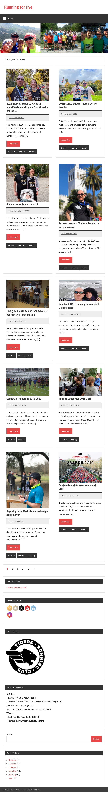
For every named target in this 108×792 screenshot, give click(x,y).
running (32, 151)
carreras (74, 148)
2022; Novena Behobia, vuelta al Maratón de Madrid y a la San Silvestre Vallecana (27, 107)
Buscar (9, 734)
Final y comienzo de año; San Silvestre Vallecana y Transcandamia (27, 313)
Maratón (21, 151)
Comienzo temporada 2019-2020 (23, 399)
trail (30, 355)
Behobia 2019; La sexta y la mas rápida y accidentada (79, 306)
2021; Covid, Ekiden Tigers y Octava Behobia (78, 105)
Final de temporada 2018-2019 (75, 399)
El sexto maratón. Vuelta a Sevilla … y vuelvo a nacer (79, 225)
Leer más (13, 143)
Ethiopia (12, 767)
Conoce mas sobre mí (16, 587)
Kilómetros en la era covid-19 (22, 204)
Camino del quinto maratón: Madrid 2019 (78, 487)
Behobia (11, 151)
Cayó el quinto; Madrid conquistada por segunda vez (27, 513)
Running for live (18, 7)
